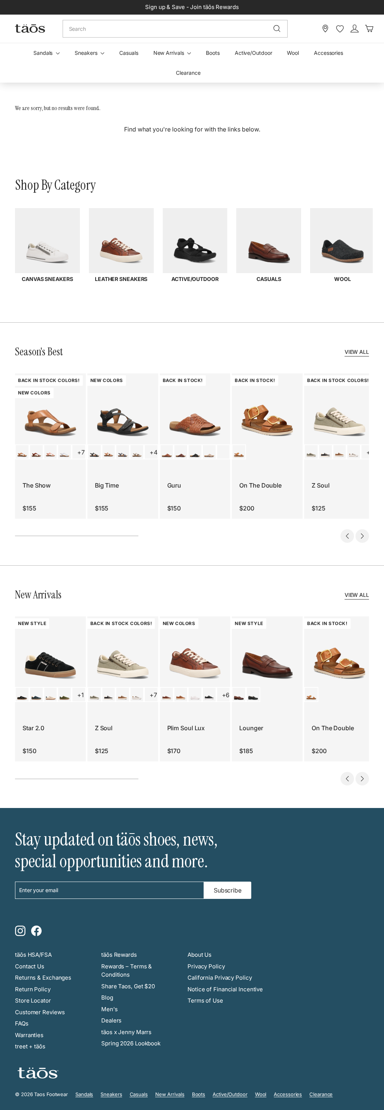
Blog (107, 997)
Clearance (188, 72)
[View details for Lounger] (238, 694)
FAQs (21, 1023)
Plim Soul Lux (186, 728)
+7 (81, 452)
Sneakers (87, 53)
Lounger (251, 728)
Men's (109, 1009)
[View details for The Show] (22, 452)
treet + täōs (30, 1046)
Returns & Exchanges (43, 977)
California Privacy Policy (220, 977)
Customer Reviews (39, 1012)
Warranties (29, 1035)
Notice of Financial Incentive (225, 989)
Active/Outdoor (253, 53)
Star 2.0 (33, 728)
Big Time (107, 485)
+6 (226, 695)
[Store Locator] (325, 28)
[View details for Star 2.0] (22, 694)
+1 (80, 695)
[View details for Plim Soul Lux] (166, 694)
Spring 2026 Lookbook (130, 1043)
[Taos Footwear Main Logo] (30, 28)
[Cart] (369, 28)
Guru (174, 485)
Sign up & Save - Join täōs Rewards (192, 7)
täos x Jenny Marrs (126, 1032)
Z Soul (320, 485)
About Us (200, 954)
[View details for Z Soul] (311, 452)
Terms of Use (205, 1000)
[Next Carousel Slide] (362, 536)
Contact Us (29, 966)
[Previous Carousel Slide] (347, 536)
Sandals (43, 53)
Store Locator (33, 1000)
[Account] (354, 28)
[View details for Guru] (166, 452)
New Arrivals (169, 53)
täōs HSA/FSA (33, 954)
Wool (293, 53)
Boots (213, 53)
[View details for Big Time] (94, 452)
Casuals (128, 53)
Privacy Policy (206, 966)
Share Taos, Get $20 (128, 986)
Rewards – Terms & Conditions (126, 971)
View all (357, 352)
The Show (36, 485)
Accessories (328, 53)
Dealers (111, 1020)
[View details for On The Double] (238, 452)
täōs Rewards (119, 954)
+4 (154, 452)
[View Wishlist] (340, 29)
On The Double (260, 485)
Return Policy (33, 989)
